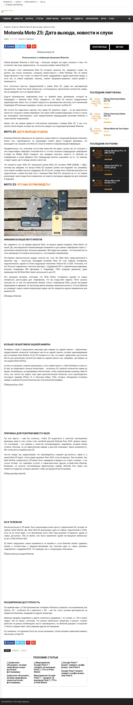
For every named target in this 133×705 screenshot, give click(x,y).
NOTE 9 (18, 2)
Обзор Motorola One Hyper (116, 128)
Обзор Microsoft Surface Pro (112, 181)
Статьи (39, 19)
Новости (18, 19)
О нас (111, 19)
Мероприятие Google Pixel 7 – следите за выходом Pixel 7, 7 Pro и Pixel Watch (45, 679)
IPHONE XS (8, 2)
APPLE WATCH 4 (31, 2)
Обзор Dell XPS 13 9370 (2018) (113, 166)
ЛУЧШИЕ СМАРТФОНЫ (14, 5)
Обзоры (29, 19)
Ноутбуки (66, 19)
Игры (103, 19)
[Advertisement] (111, 70)
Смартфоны (52, 19)
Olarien (6, 39)
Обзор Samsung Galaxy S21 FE (114, 100)
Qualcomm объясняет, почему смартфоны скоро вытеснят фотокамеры (18, 679)
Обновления (92, 19)
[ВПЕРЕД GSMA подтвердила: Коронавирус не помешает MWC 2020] (130, 346)
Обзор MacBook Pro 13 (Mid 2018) (115, 152)
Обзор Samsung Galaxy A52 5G (114, 115)
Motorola (15, 650)
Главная (7, 19)
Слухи (23, 650)
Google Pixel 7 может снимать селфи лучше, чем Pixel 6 (72, 673)
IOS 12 (42, 2)
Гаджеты (78, 19)
